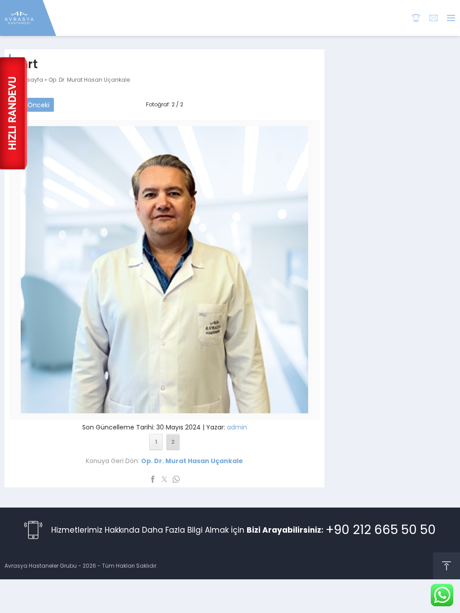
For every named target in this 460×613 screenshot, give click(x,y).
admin (237, 427)
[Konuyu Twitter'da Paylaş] (164, 479)
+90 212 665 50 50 (381, 530)
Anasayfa (29, 79)
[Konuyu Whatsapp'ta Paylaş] (176, 479)
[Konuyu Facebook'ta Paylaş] (152, 479)
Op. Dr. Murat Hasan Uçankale (89, 79)
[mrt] (164, 407)
